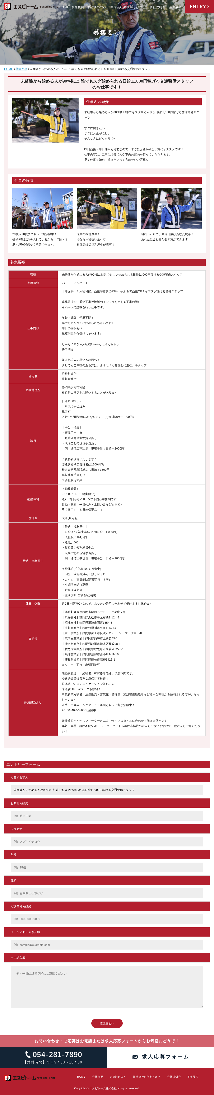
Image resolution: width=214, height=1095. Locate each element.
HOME (64, 7)
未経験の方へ (96, 7)
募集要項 (175, 7)
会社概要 (77, 7)
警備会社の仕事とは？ (127, 7)
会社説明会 (158, 7)
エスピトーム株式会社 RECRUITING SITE (31, 7)
